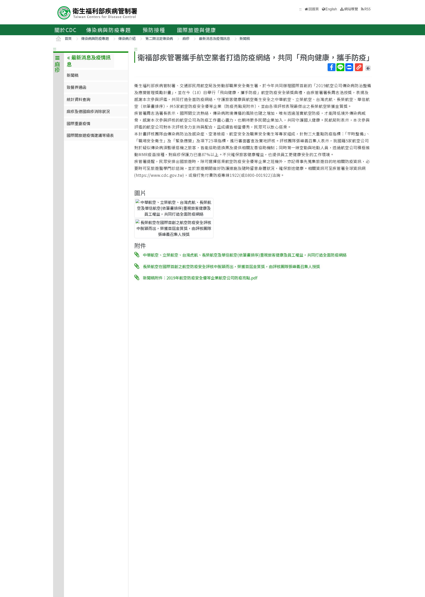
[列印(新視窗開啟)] (349, 67)
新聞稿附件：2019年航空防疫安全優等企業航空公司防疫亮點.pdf (200, 278)
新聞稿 (245, 38)
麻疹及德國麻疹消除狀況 (88, 111)
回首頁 (313, 8)
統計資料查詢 (78, 99)
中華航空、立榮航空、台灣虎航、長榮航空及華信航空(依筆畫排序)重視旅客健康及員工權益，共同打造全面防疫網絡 (245, 255)
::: (54, 48)
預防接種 (154, 29)
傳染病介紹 (127, 38)
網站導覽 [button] (351, 8)
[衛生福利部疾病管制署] (97, 12)
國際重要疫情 (78, 123)
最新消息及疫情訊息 (214, 38)
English (331, 8)
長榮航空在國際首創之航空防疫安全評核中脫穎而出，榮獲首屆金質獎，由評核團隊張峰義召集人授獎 (231, 266)
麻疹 (185, 38)
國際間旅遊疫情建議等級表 (90, 135)
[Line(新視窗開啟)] (340, 67)
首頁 (68, 38)
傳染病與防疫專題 (108, 29)
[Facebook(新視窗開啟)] (331, 67)
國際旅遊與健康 (196, 29)
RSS (367, 8)
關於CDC (65, 29)
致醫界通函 (76, 87)
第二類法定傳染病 (159, 38)
